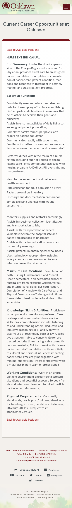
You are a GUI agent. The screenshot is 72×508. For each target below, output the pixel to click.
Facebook (53, 470)
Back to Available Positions (23, 49)
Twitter (38, 475)
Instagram (56, 475)
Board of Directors (25, 497)
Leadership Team (45, 497)
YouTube (20, 475)
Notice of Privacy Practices (53, 450)
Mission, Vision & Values (48, 494)
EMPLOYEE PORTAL (45, 454)
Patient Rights (24, 454)
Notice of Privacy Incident (36, 457)
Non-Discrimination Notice (20, 450)
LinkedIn (37, 480)
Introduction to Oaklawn (22, 494)
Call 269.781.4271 (29, 470)
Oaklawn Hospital (18, 7)
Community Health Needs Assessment (36, 460)
